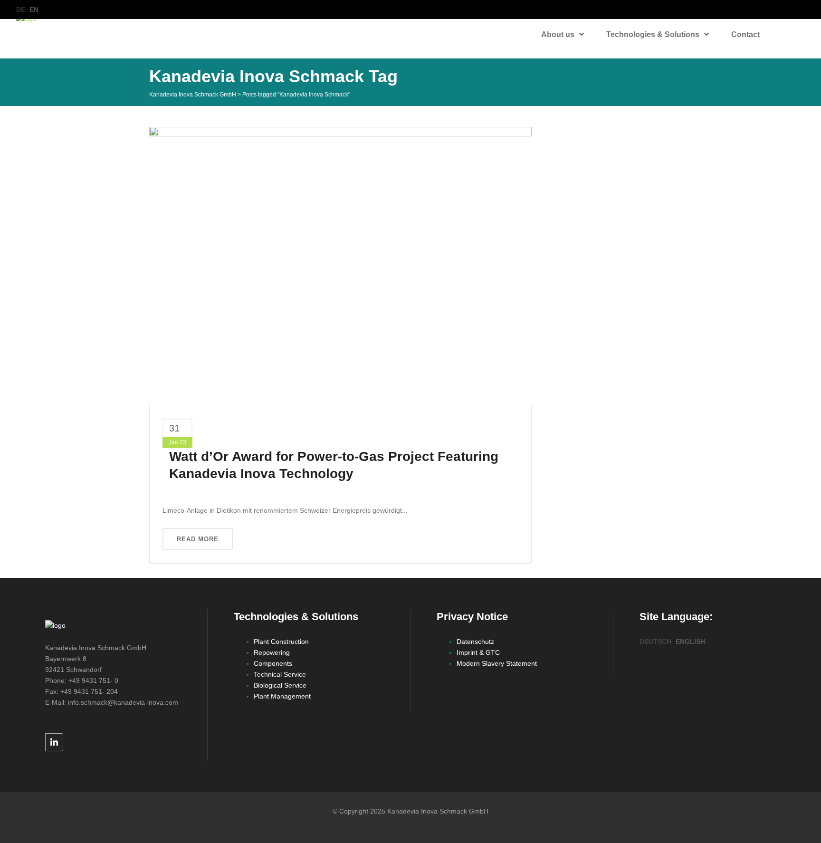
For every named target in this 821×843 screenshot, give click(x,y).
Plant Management (282, 696)
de (20, 9)
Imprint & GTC (478, 652)
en (33, 9)
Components (273, 663)
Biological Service (280, 685)
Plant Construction (281, 641)
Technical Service (280, 674)
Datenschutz (475, 641)
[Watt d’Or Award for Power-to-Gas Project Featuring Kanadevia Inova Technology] (340, 266)
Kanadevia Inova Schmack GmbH (192, 94)
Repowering (272, 652)
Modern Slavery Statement (497, 663)
